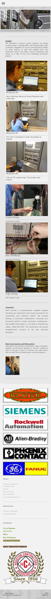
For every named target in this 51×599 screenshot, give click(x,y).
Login (47, 593)
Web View (45, 595)
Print (6, 593)
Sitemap (11, 593)
